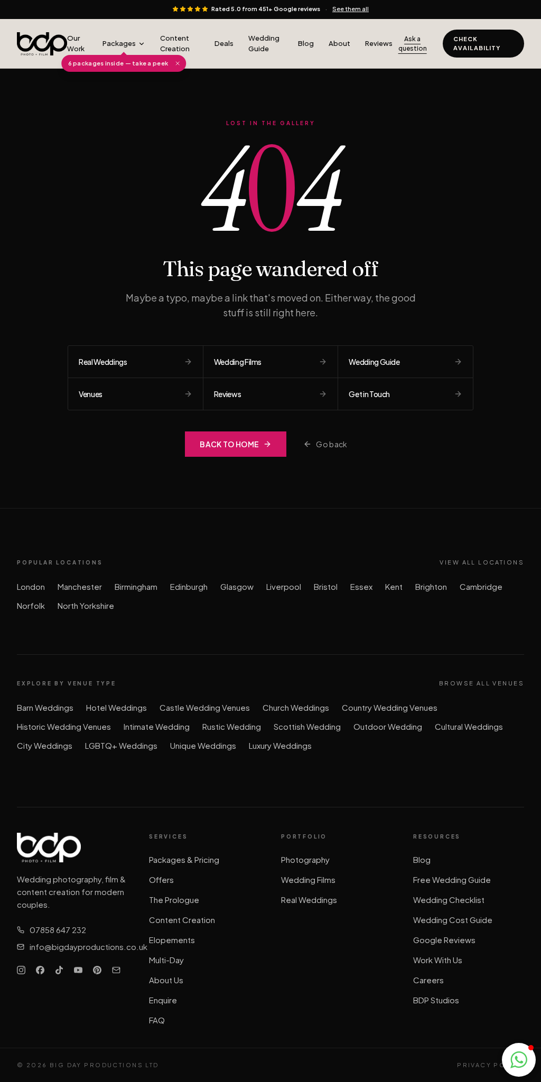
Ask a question (412, 43)
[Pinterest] (97, 970)
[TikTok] (59, 970)
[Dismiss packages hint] (177, 63)
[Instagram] (21, 970)
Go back (331, 444)
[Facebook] (40, 970)
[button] (519, 1060)
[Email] (116, 970)
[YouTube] (78, 970)
